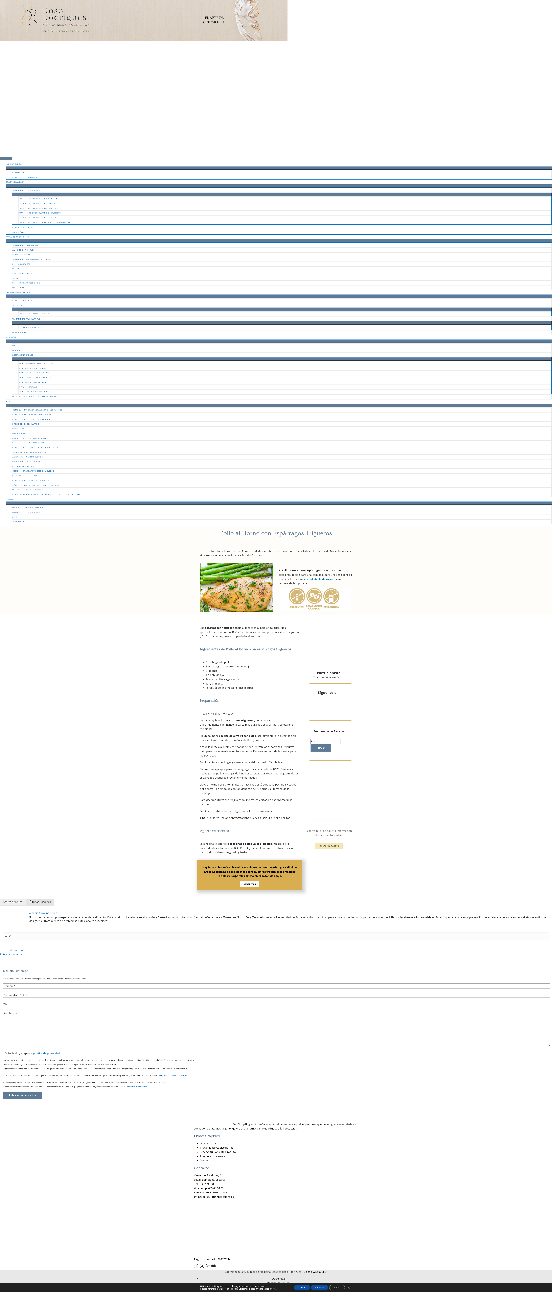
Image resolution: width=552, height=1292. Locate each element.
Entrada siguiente (12, 954)
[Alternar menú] (279, 168)
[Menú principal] (6, 158)
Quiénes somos (209, 1143)
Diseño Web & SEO (315, 1271)
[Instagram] (9, 936)
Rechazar (319, 1287)
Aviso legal (278, 1278)
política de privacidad (138, 1087)
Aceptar (301, 1287)
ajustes (273, 1289)
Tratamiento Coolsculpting (216, 1147)
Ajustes (337, 1287)
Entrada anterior (12, 950)
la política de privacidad (45, 1053)
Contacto (205, 1160)
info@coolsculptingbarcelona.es (214, 1196)
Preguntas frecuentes (213, 1156)
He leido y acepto (34, 1053)
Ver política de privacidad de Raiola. (174, 1075)
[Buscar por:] (325, 741)
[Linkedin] (5, 936)
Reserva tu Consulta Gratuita (218, 1152)
